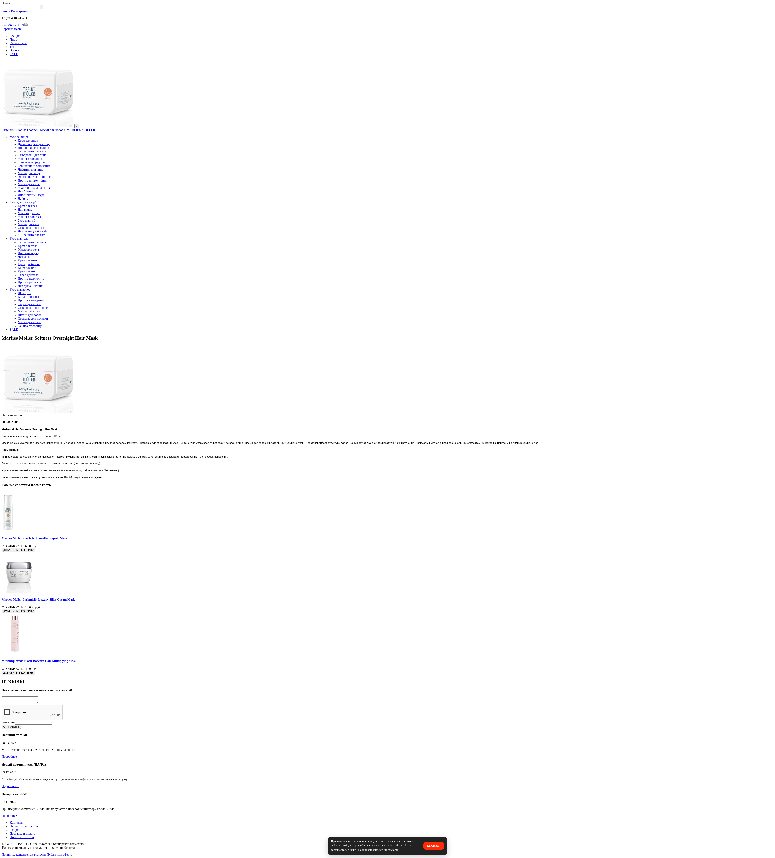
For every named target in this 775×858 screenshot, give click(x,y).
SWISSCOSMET (13, 25)
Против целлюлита (31, 278)
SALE (14, 54)
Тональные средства (32, 162)
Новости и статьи (22, 837)
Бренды (15, 36)
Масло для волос (29, 322)
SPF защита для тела (32, 242)
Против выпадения (31, 300)
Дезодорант (26, 256)
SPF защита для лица (32, 151)
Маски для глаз (28, 224)
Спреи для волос (29, 304)
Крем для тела (27, 246)
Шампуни (24, 293)
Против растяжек (30, 282)
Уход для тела (19, 238)
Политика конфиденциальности (24, 854)
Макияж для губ (29, 213)
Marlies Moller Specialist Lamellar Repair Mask (34, 538)
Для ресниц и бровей (32, 231)
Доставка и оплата (22, 833)
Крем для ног (27, 271)
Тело (13, 46)
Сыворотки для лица (32, 155)
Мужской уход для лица (34, 187)
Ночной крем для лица (33, 147)
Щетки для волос (29, 315)
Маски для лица (29, 173)
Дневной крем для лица (34, 144)
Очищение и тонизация (34, 166)
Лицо (13, 39)
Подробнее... (10, 756)
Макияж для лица (30, 158)
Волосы (15, 50)
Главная (7, 130)
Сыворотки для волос (33, 307)
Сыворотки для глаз (31, 227)
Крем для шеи (27, 260)
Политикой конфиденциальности (378, 849)
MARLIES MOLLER (81, 130)
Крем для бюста (29, 264)
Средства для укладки (33, 318)
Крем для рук (27, 267)
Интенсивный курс (31, 195)
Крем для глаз (27, 206)
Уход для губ (26, 220)
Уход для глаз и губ (23, 202)
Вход (5, 11)
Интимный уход (29, 253)
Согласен (433, 845)
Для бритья (25, 191)
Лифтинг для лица (30, 169)
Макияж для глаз (29, 216)
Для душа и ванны (30, 286)
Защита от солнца (30, 326)
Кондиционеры (28, 296)
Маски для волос (51, 130)
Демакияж (25, 209)
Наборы (23, 198)
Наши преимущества (24, 826)
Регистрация (19, 11)
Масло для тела (28, 249)
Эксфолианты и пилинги (35, 177)
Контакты (16, 822)
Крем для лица (28, 140)
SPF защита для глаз (31, 235)
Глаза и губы (18, 43)
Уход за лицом (19, 137)
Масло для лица (29, 184)
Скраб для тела (28, 275)
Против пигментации (33, 180)
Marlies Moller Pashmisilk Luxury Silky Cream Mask (38, 599)
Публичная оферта (59, 854)
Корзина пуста (12, 29)
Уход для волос (26, 130)
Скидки (15, 830)
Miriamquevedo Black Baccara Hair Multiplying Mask (39, 661)
